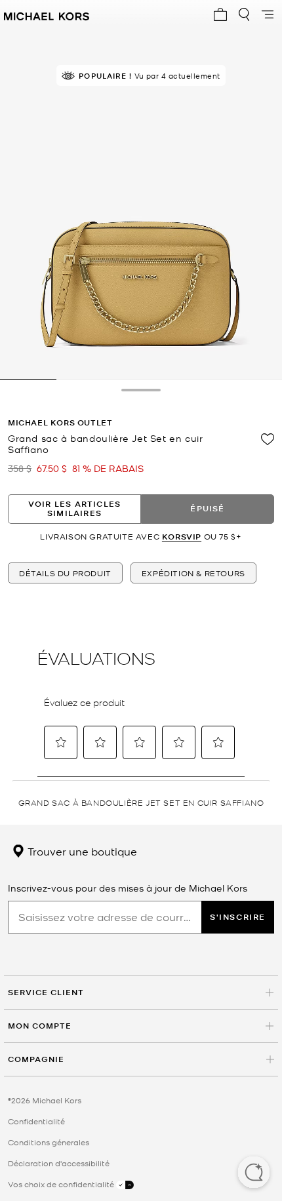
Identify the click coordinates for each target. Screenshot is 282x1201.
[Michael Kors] (46, 14)
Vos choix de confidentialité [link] (62, 1184)
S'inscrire (238, 916)
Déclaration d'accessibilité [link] (59, 1163)
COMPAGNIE (36, 1059)
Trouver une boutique (81, 851)
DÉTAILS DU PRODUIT (65, 573)
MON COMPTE (39, 1025)
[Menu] (267, 14)
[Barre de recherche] (244, 14)
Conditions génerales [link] (48, 1142)
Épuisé (207, 508)
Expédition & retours (193, 573)
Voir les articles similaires (74, 508)
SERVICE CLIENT (46, 992)
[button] (253, 1173)
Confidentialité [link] (36, 1121)
